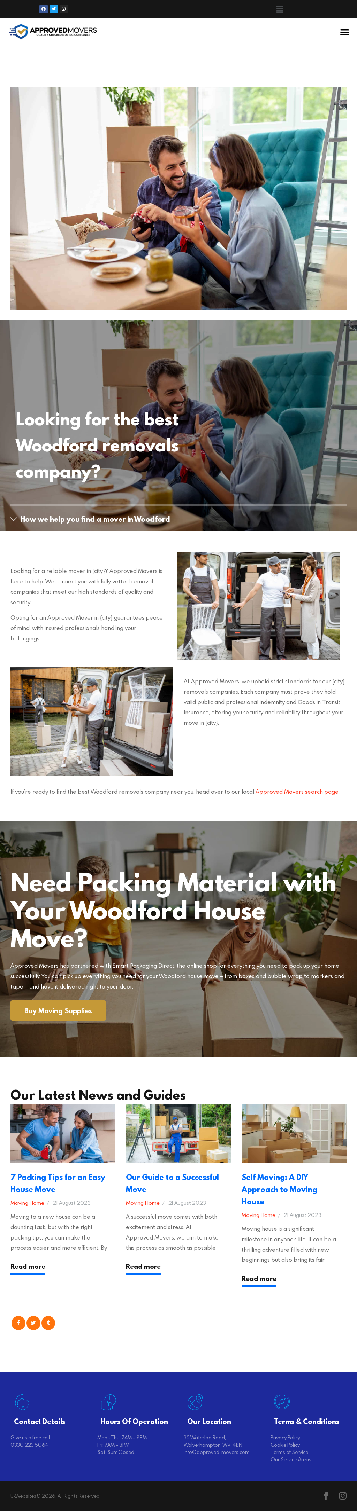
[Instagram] (64, 9)
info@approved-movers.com (217, 1452)
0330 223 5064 (29, 1444)
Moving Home (27, 1202)
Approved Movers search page (297, 791)
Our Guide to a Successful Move (172, 1183)
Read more (27, 1266)
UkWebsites (23, 1496)
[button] (280, 9)
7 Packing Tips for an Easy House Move (57, 1183)
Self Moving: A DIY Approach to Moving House (279, 1189)
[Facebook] (43, 9)
